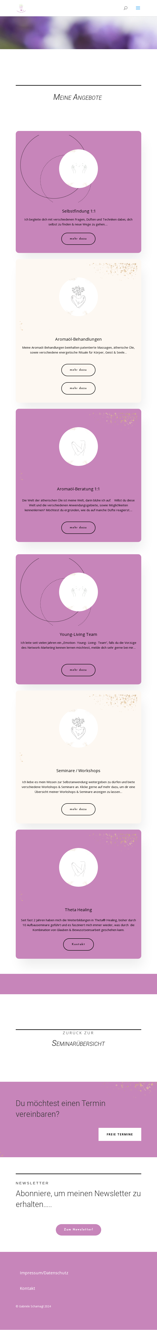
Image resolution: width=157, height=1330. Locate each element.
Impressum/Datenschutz (44, 1273)
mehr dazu (78, 238)
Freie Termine (120, 1134)
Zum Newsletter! (78, 1229)
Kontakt (78, 944)
